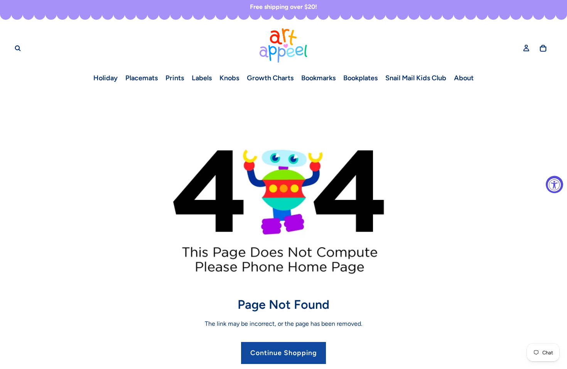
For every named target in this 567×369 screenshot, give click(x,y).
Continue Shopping (283, 353)
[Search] (17, 47)
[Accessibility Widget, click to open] (554, 184)
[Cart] (543, 47)
